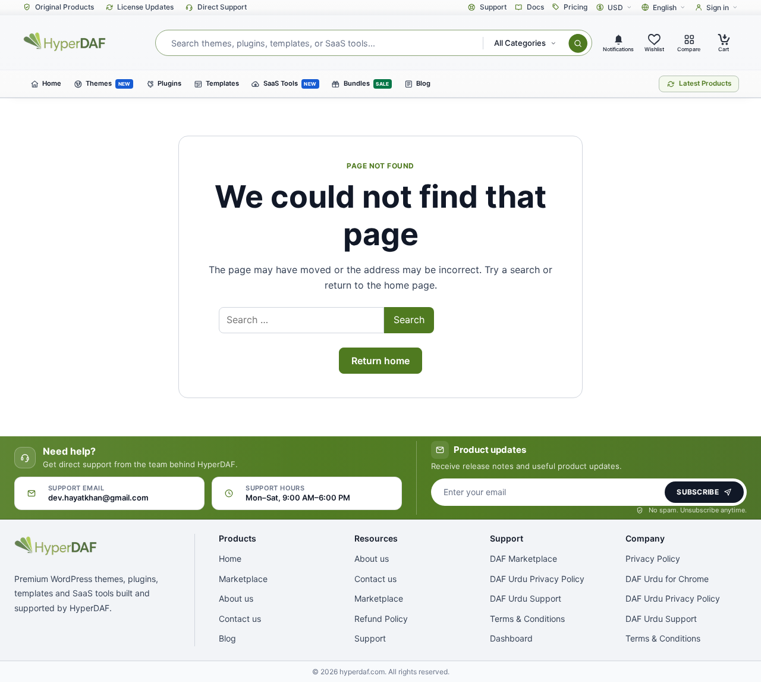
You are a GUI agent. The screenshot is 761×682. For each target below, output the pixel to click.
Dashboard (511, 638)
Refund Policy (381, 619)
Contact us (240, 619)
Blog (227, 638)
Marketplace (243, 579)
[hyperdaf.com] (65, 41)
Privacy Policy (652, 558)
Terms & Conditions (527, 619)
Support (370, 638)
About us (236, 598)
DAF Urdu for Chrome (667, 579)
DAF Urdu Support (525, 598)
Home (230, 558)
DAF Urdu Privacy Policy (537, 579)
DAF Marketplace (523, 558)
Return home (380, 361)
